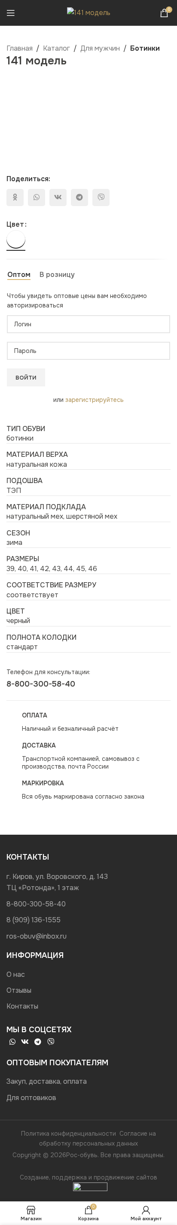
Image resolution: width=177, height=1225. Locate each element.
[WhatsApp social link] (36, 197)
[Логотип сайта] (88, 12)
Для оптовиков (31, 1097)
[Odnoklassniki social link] (15, 197)
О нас (15, 974)
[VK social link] (58, 197)
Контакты (22, 1006)
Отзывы (18, 990)
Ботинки (145, 48)
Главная (19, 48)
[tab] (18, 275)
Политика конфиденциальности (68, 1133)
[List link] (88, 882)
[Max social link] (63, 1042)
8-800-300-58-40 (40, 684)
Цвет (15, 224)
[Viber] (101, 197)
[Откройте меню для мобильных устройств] (10, 12)
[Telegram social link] (79, 197)
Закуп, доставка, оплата (46, 1081)
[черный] (15, 239)
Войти (26, 377)
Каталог (56, 48)
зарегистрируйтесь (94, 400)
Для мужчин (100, 48)
